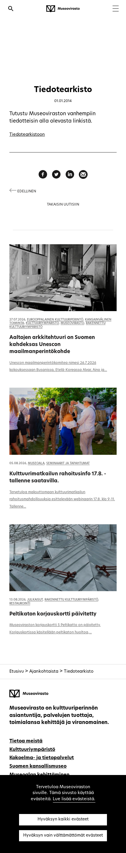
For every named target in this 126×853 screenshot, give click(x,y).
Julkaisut (35, 599)
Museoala (36, 463)
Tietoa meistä (25, 741)
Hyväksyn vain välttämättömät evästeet (63, 835)
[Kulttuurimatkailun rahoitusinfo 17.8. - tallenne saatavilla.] (63, 421)
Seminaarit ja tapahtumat (68, 463)
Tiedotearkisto (78, 671)
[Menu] (116, 9)
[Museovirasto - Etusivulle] (63, 8)
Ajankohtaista (43, 671)
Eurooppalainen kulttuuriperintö (55, 319)
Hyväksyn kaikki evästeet (63, 819)
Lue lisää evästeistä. (74, 799)
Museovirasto (72, 323)
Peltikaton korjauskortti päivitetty (52, 614)
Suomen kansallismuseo (38, 766)
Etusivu (16, 671)
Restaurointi (19, 603)
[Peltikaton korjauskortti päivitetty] (63, 557)
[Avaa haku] (10, 9)
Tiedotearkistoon (27, 135)
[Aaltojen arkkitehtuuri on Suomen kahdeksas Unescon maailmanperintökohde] (63, 277)
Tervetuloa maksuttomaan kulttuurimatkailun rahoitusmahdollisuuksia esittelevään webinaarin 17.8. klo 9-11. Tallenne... (62, 500)
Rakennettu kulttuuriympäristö (71, 599)
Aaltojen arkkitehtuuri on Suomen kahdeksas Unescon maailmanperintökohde (52, 345)
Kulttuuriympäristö (42, 323)
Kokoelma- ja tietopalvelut (41, 758)
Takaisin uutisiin (63, 204)
